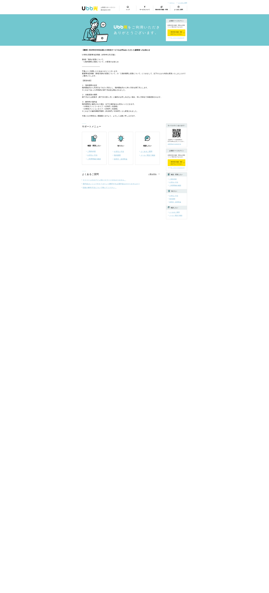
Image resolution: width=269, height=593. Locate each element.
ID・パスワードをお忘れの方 (177, 37)
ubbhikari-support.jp (174, 144)
